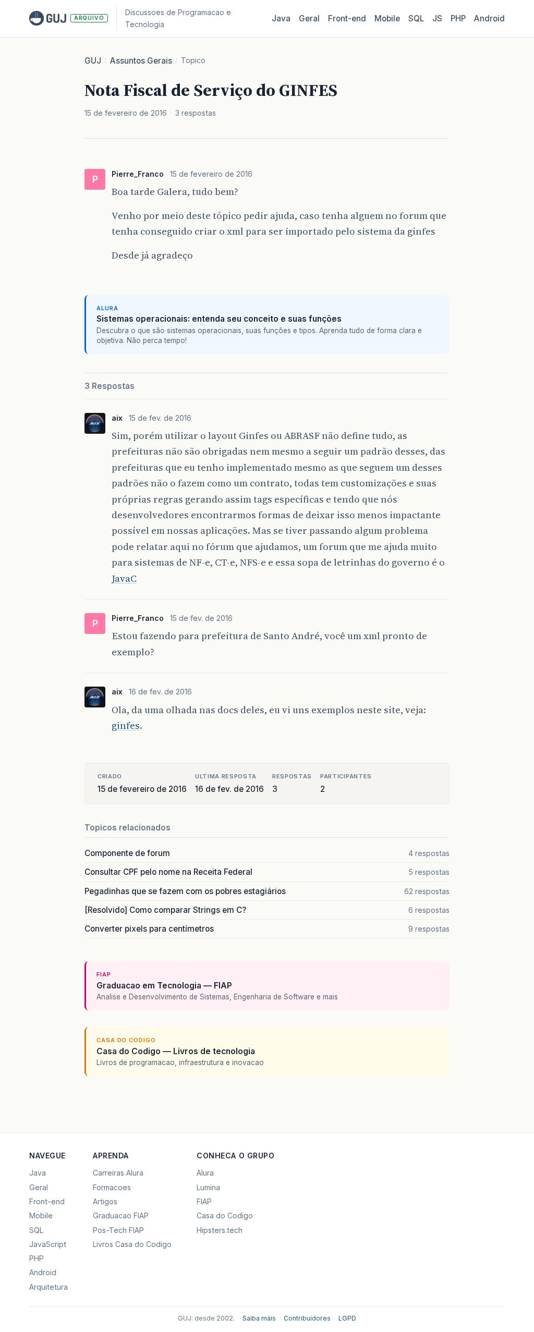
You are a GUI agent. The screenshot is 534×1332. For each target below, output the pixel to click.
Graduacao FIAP (121, 1215)
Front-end (47, 1201)
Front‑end (347, 18)
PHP (458, 18)
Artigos (105, 1201)
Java (281, 18)
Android (489, 18)
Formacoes (112, 1187)
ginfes (126, 725)
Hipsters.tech (219, 1230)
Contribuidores (307, 1318)
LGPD (347, 1318)
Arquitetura (48, 1286)
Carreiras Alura (118, 1172)
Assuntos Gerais (141, 61)
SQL (416, 18)
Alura (205, 1172)
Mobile (387, 18)
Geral (309, 18)
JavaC (124, 578)
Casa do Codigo (225, 1215)
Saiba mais (259, 1318)
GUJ (92, 61)
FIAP (204, 1201)
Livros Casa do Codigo (132, 1244)
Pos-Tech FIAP (118, 1230)
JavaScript (47, 1244)
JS (437, 18)
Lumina (208, 1187)
